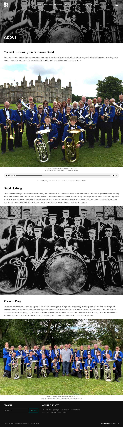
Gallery (85, 5)
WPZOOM (116, 423)
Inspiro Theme (105, 423)
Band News (95, 5)
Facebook (105, 5)
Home (39, 5)
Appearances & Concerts (53, 5)
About (67, 5)
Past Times (76, 5)
